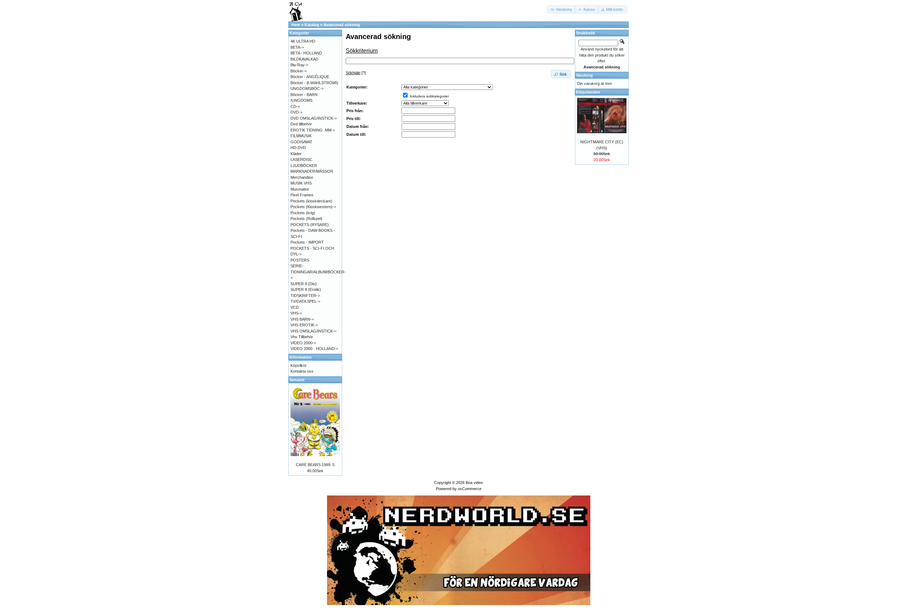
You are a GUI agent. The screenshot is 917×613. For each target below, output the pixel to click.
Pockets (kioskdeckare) (311, 201)
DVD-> (296, 112)
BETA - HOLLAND (306, 53)
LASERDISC (301, 159)
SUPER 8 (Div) (304, 284)
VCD (295, 307)
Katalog (311, 25)
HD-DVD (298, 147)
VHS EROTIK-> (304, 325)
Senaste (296, 380)
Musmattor (300, 189)
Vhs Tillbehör (302, 337)
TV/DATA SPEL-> (305, 301)
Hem (296, 25)
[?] (356, 73)
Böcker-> (299, 71)
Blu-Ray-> (299, 65)
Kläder (296, 154)
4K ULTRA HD (303, 41)
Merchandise (302, 177)
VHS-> (296, 313)
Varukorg (584, 75)
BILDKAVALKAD (304, 59)
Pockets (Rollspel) (306, 218)
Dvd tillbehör (301, 124)
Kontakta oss (302, 371)
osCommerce (469, 489)
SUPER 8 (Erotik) (306, 289)
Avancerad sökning (341, 25)
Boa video (474, 482)
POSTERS (300, 260)
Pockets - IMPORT (307, 242)
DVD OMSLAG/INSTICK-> (314, 118)
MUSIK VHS (301, 183)
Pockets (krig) (303, 213)
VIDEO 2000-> (303, 343)
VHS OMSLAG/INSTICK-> (313, 331)
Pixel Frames (302, 195)
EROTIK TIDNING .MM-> (313, 130)
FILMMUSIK (301, 136)
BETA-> (297, 47)
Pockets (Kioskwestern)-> (313, 207)
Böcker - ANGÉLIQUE (310, 77)
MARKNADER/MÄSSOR (312, 171)
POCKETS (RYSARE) (310, 224)
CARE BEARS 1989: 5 (315, 465)
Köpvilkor (299, 365)
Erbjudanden (588, 92)
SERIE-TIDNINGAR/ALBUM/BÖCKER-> (318, 272)
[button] (561, 9)
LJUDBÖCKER (304, 165)
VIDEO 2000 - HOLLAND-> (314, 348)
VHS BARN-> (302, 319)
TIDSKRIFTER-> (305, 295)
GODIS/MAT (301, 142)
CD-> (295, 106)
